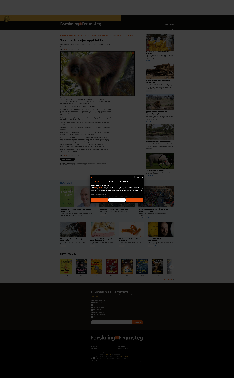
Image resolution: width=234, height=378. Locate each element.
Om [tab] (137, 181)
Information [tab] (110, 181)
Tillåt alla (134, 199)
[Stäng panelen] (142, 177)
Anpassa (116, 199)
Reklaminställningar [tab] (124, 181)
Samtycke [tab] (96, 181)
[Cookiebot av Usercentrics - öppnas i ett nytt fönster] (134, 177)
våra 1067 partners (98, 187)
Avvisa (99, 199)
